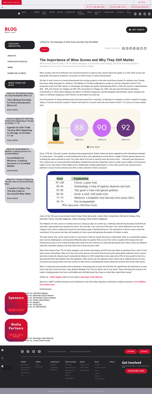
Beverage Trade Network (91, 277)
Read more (12, 110)
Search (60, 12)
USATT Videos (84, 367)
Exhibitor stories (100, 379)
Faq (22, 375)
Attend (52, 12)
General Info (98, 13)
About (89, 12)
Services (120, 12)
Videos (97, 373)
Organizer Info (84, 364)
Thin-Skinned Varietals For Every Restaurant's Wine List (19, 103)
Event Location (81, 13)
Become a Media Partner (16, 335)
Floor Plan (44, 13)
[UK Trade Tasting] (9, 361)
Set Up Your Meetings (95, 7)
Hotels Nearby (69, 378)
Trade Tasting (11, 2)
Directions (68, 364)
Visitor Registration (139, 7)
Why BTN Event (84, 370)
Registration (24, 364)
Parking (67, 375)
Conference (70, 12)
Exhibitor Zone (25, 372)
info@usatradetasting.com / (59, 391)
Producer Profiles (17, 62)
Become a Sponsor (16, 310)
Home (23, 12)
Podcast (97, 376)
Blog (129, 12)
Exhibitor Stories (17, 73)
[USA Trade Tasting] (9, 353)
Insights (12, 56)
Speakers (53, 364)
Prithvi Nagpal (56, 277)
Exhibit (37, 12)
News (10, 67)
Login (142, 2)
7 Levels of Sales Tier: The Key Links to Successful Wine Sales (19, 191)
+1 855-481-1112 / (77, 391)
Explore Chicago (70, 367)
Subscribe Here (136, 371)
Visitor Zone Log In (118, 7)
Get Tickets (138, 30)
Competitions (109, 12)
